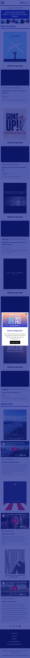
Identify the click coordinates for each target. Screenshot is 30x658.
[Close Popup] (26, 314)
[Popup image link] (15, 320)
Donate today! (15, 342)
